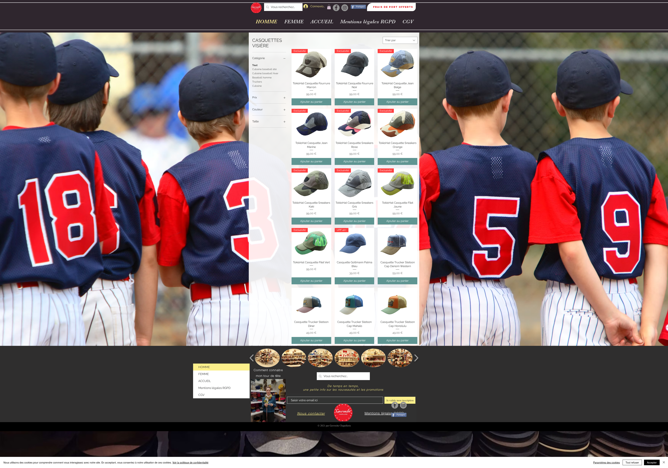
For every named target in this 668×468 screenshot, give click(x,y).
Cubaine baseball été (264, 69)
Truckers (257, 81)
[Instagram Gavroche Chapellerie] (344, 7)
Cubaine (257, 85)
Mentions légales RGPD (214, 388)
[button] (329, 7)
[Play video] (268, 402)
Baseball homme (262, 77)
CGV (201, 395)
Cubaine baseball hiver (265, 73)
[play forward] (416, 357)
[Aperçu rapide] (397, 243)
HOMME (204, 367)
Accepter (652, 462)
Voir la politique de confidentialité (190, 462)
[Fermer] (664, 462)
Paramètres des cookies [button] (606, 462)
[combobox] (400, 40)
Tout (254, 65)
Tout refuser (632, 462)
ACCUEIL (204, 381)
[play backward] (252, 357)
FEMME (203, 374)
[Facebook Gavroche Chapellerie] (336, 7)
